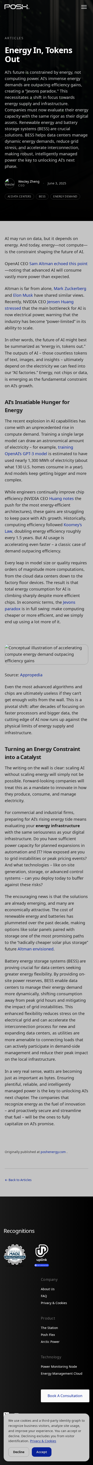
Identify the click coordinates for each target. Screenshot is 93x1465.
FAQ (44, 1296)
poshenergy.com (54, 1152)
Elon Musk (23, 295)
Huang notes (61, 498)
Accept (41, 1452)
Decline (18, 1452)
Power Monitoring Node (59, 1366)
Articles (14, 38)
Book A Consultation (65, 1395)
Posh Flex (48, 1335)
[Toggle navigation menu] (83, 6)
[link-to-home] (17, 6)
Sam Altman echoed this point (58, 263)
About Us (48, 1289)
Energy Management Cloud (61, 1373)
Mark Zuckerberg (70, 288)
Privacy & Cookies (54, 1303)
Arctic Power (50, 1341)
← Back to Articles (18, 1180)
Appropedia (31, 674)
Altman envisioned (35, 949)
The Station (49, 1328)
